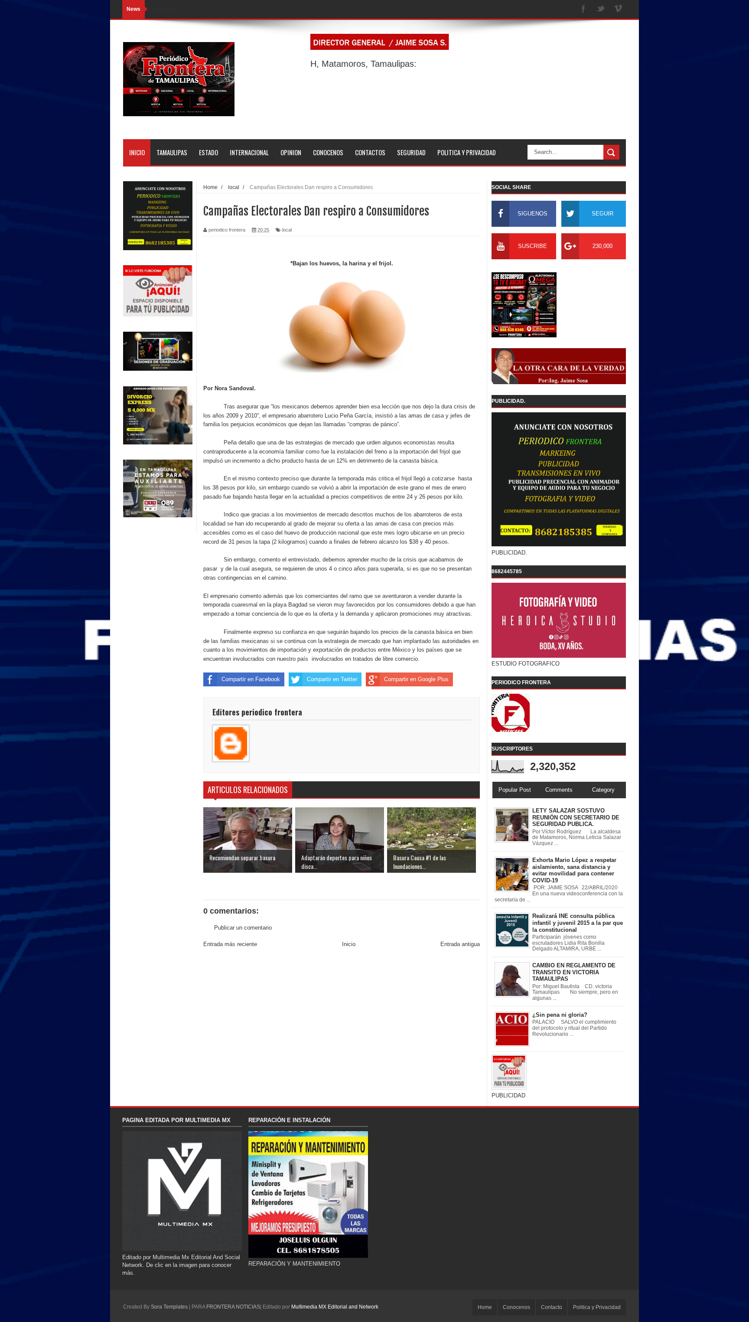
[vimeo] (618, 9)
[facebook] (583, 9)
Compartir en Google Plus (416, 679)
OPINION (290, 152)
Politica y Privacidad (597, 1307)
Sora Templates (169, 1307)
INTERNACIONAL (249, 152)
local (287, 229)
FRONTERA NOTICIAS (233, 1307)
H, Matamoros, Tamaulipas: (363, 64)
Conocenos (516, 1307)
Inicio (348, 944)
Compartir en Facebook (250, 679)
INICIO (137, 152)
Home (485, 1307)
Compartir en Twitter (332, 679)
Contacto (551, 1307)
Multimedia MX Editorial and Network (334, 1307)
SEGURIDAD (411, 152)
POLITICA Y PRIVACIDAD (466, 152)
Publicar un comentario (243, 927)
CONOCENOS (328, 152)
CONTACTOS (370, 152)
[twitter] (600, 9)
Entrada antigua (460, 944)
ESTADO (208, 152)
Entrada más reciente (230, 944)
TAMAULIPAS (171, 152)
